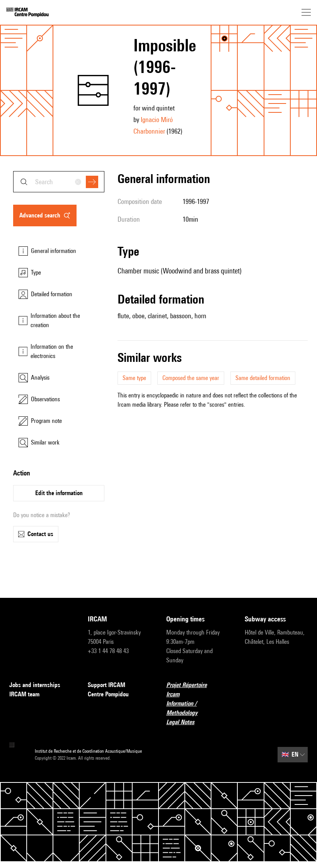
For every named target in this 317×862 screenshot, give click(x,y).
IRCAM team (24, 694)
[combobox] (58, 181)
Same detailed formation (262, 378)
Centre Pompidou (108, 694)
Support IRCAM (106, 685)
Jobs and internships (34, 685)
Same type (134, 378)
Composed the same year (190, 378)
